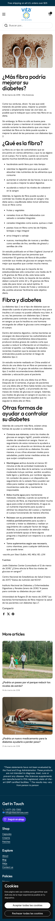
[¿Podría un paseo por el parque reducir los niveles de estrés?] (27, 660)
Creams (6, 837)
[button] (50, 14)
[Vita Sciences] (27, 14)
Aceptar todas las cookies (27, 905)
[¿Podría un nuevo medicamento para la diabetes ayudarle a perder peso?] (27, 716)
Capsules (6, 834)
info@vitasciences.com (17, 812)
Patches (6, 841)
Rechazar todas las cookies (27, 913)
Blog (4, 859)
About (5, 855)
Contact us (7, 867)
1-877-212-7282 (13, 809)
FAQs (4, 863)
